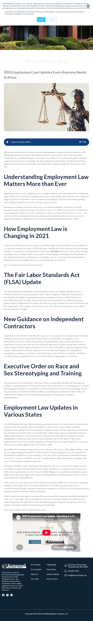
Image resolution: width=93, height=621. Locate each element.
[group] (46, 142)
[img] (80, 142)
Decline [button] (51, 20)
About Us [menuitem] (34, 574)
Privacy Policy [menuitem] (52, 579)
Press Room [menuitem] (51, 569)
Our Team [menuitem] (35, 579)
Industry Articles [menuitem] (52, 574)
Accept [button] (41, 20)
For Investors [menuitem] (36, 569)
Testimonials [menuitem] (51, 565)
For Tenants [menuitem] (35, 565)
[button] (7, 142)
